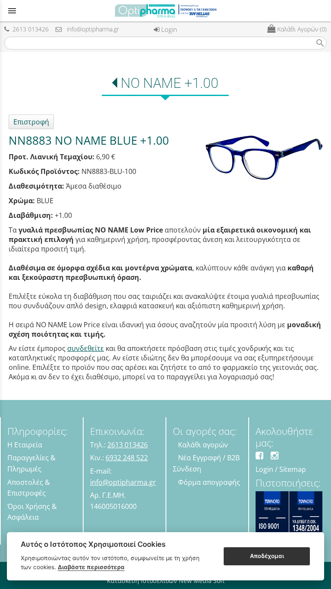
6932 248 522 (127, 457)
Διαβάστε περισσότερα (91, 567)
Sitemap (292, 469)
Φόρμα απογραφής (209, 482)
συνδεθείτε (85, 348)
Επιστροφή (31, 122)
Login (168, 29)
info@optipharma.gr (90, 29)
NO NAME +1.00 (170, 83)
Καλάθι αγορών (203, 445)
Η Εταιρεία (24, 445)
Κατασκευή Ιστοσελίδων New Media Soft (166, 581)
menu (12, 11)
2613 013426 (29, 29)
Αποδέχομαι (267, 555)
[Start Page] (165, 11)
